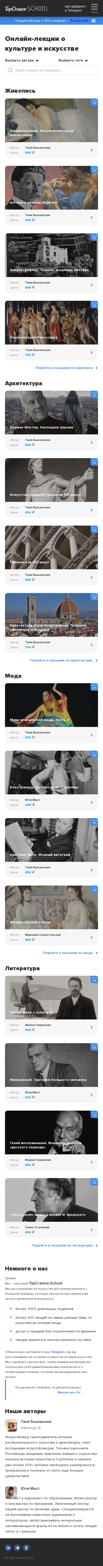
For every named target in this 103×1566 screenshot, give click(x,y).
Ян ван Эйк (79, 20)
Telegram (75, 10)
